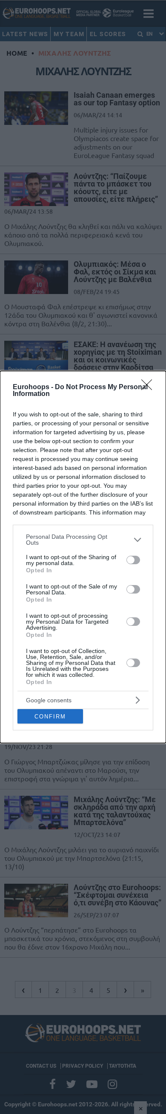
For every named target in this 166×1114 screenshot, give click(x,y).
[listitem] (83, 540)
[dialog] (83, 557)
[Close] (149, 387)
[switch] (133, 560)
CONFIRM (50, 716)
